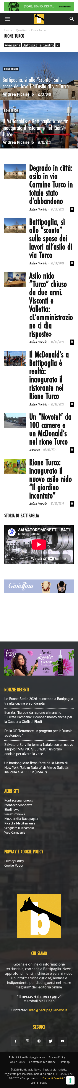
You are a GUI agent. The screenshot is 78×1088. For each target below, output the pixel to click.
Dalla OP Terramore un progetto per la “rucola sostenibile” (38, 733)
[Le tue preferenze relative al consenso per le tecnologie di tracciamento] (70, 1080)
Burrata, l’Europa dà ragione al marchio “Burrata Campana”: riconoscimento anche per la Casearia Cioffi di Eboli (38, 717)
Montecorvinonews (18, 805)
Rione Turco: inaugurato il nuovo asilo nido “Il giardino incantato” (50, 479)
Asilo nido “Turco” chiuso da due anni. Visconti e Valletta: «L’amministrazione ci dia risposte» (51, 305)
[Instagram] (27, 1041)
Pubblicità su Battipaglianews (27, 1057)
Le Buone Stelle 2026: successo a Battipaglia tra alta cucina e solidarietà (38, 701)
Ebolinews (11, 809)
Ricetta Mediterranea (19, 823)
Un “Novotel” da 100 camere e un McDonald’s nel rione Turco (50, 430)
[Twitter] (50, 1041)
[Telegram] (39, 1041)
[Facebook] (15, 1041)
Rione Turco (11, 69)
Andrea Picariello (18, 94)
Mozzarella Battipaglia (21, 818)
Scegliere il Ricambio (19, 828)
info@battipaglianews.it (48, 1010)
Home (8, 30)
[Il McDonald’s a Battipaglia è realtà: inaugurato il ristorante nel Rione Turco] (39, 134)
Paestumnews (14, 814)
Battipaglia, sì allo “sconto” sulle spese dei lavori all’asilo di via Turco (50, 239)
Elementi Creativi (52, 1078)
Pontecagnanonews (18, 800)
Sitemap (65, 1062)
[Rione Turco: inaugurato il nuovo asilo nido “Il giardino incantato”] (15, 466)
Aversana (13, 45)
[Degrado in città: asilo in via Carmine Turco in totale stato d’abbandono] (15, 171)
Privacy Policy (14, 861)
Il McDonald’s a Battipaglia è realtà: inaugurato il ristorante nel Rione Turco (49, 375)
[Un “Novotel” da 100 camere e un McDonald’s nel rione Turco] (15, 420)
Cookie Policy (13, 865)
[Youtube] (62, 1041)
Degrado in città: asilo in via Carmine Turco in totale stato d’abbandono (51, 185)
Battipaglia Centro (38, 45)
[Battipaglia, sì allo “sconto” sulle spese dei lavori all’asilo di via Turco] (39, 86)
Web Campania (14, 832)
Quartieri (21, 30)
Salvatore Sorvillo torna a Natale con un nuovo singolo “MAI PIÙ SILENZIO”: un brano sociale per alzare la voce (38, 749)
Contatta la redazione (42, 1062)
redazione (34, 450)
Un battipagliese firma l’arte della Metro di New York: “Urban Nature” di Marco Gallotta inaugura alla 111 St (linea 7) (36, 767)
